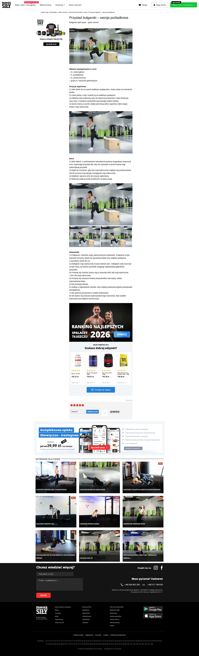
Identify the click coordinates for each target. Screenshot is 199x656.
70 (66, 644)
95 (117, 644)
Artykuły (59, 5)
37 (113, 641)
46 (132, 641)
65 (55, 644)
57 (155, 641)
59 (159, 641)
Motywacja (113, 613)
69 (63, 644)
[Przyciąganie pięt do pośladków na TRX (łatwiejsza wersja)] (56, 546)
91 (109, 644)
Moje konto (86, 613)
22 (82, 641)
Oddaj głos (92, 411)
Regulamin (89, 635)
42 (124, 641)
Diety (56, 616)
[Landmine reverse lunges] (99, 512)
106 (145, 644)
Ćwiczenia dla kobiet (117, 607)
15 (68, 641)
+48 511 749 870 (155, 584)
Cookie (105, 635)
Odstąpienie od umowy (112, 649)
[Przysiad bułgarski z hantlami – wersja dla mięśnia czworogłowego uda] (143, 546)
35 (109, 641)
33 (105, 641)
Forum (112, 626)
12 (61, 641)
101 (131, 644)
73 (72, 644)
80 (86, 644)
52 (144, 641)
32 (103, 641)
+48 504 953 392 (132, 584)
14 (66, 641)
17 (72, 641)
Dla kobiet (85, 610)
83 (92, 644)
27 (92, 641)
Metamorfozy (45, 5)
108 (151, 644)
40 (119, 641)
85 (97, 644)
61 (47, 644)
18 (74, 641)
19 (76, 641)
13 (63, 641)
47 (134, 641)
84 (95, 644)
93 (113, 644)
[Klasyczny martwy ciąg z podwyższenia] (56, 477)
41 (122, 641)
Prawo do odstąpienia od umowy (90, 649)
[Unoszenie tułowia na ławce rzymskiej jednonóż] (143, 477)
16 (70, 641)
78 (82, 644)
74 (74, 644)
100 (128, 644)
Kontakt (98, 635)
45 (130, 641)
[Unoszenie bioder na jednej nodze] (99, 477)
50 (140, 641)
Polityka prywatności (118, 635)
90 (107, 644)
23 (84, 641)
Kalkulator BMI (115, 610)
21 (80, 641)
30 (99, 641)
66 (57, 644)
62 (49, 644)
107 (148, 644)
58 (157, 641)
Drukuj (115, 412)
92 (111, 644)
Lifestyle (85, 622)
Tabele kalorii (114, 619)
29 (97, 641)
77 (80, 644)
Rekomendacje (115, 622)
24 (86, 641)
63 (51, 644)
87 (101, 644)
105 (143, 644)
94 (115, 644)
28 (95, 641)
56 (153, 641)
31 (101, 641)
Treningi (58, 613)
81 (88, 644)
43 (126, 641)
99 (126, 644)
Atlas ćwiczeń (75, 5)
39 (117, 641)
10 (57, 641)
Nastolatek (86, 619)
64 (53, 644)
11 (59, 641)
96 (119, 644)
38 (115, 641)
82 (90, 644)
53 (146, 641)
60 (161, 641)
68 (61, 644)
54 (148, 641)
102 (134, 644)
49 (138, 641)
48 (136, 641)
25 (88, 641)
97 (122, 644)
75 (76, 644)
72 (70, 644)
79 (84, 644)
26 (90, 641)
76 (78, 644)
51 (142, 641)
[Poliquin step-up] (99, 546)
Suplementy (59, 619)
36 (111, 641)
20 (78, 641)
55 (151, 641)
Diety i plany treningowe (63, 607)
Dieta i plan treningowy (26, 4)
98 (124, 644)
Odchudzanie (86, 616)
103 (137, 644)
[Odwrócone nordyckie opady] (143, 512)
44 (128, 641)
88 (103, 644)
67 (59, 644)
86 (99, 644)
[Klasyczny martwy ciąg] (56, 512)
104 (140, 644)
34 (107, 641)
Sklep (57, 610)
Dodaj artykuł (78, 635)
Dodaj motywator (115, 616)
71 (68, 644)
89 (105, 644)
